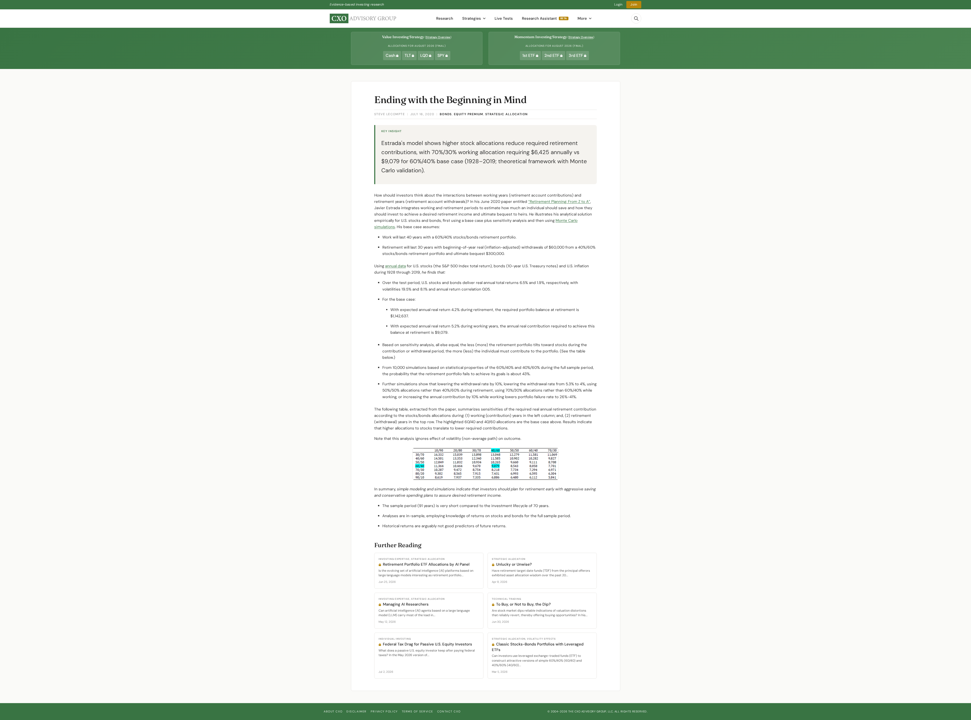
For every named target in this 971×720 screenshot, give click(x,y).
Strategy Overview (438, 37)
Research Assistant (544, 18)
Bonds (446, 114)
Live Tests (504, 18)
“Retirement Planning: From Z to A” (559, 201)
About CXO (333, 711)
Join (633, 4)
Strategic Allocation (506, 114)
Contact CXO (448, 711)
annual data (395, 266)
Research (444, 18)
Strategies (471, 18)
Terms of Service (417, 711)
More (582, 18)
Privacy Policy (384, 711)
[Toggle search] (636, 18)
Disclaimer (356, 711)
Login (618, 4)
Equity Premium (468, 114)
